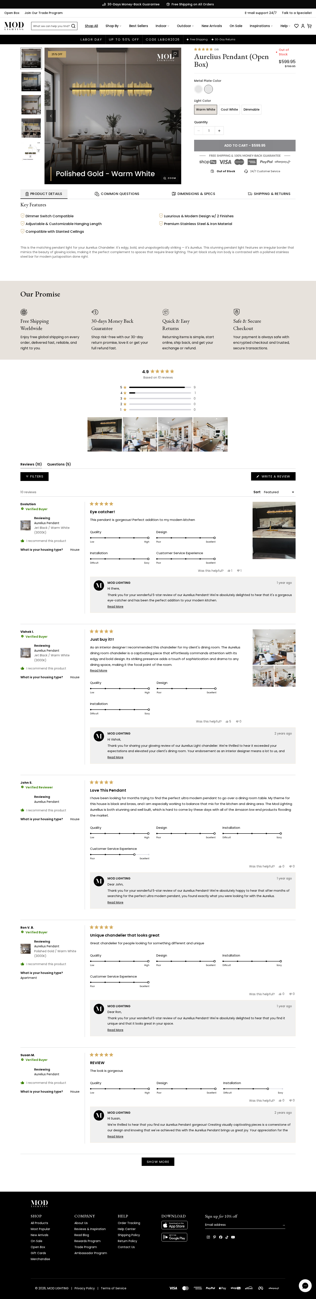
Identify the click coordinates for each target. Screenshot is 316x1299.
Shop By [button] (112, 26)
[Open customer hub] (303, 26)
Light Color (202, 101)
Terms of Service (113, 1288)
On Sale (236, 26)
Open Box (11, 13)
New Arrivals (212, 26)
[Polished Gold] (208, 89)
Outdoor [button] (184, 26)
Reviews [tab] (31, 465)
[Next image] (174, 116)
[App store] (179, 1225)
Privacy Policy (85, 1288)
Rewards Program (87, 1241)
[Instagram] (208, 1237)
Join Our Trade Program (44, 13)
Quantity (201, 122)
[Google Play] (179, 1237)
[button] (112, 116)
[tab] (43, 194)
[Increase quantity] (219, 130)
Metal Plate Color (207, 81)
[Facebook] (221, 1237)
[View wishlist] (296, 26)
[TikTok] (227, 1237)
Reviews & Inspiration (90, 1229)
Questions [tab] (59, 465)
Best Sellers (138, 26)
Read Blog (81, 1235)
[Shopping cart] (309, 26)
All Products (39, 1223)
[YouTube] (233, 1237)
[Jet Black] (198, 89)
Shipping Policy (129, 1235)
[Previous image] (51, 116)
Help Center (127, 1229)
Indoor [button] (161, 26)
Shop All (91, 26)
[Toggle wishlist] (175, 53)
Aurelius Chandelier (100, 247)
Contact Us (126, 1247)
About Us (81, 1223)
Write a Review (278, 477)
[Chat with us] (305, 1285)
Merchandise (40, 1259)
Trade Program (85, 1247)
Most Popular (40, 1229)
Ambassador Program (90, 1253)
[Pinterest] (214, 1237)
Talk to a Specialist (297, 13)
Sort (257, 492)
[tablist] (158, 194)
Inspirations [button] (260, 26)
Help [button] (284, 26)
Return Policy (127, 1241)
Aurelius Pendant (52, 528)
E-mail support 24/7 (261, 13)
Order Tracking (129, 1223)
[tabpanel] (158, 230)
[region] (158, 434)
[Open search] (73, 26)
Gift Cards (38, 1253)
